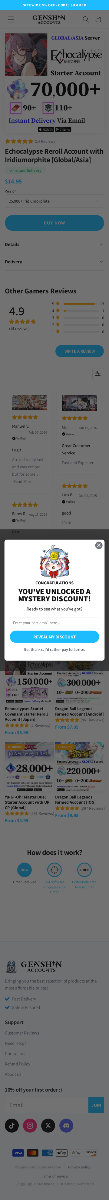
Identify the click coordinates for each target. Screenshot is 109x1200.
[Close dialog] (99, 545)
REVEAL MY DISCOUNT (54, 636)
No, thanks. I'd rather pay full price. (54, 649)
